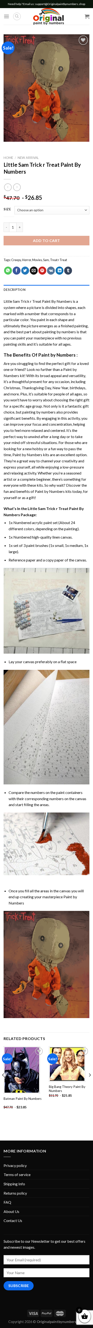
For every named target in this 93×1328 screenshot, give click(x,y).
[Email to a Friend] (34, 271)
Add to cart (46, 240)
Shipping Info (14, 1184)
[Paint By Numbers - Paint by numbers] (48, 16)
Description (15, 290)
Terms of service (17, 1174)
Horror (26, 260)
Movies (37, 260)
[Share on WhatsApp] (8, 271)
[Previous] (3, 1084)
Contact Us (13, 1220)
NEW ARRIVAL (28, 158)
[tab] (46, 289)
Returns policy (15, 1193)
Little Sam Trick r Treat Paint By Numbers (38, 301)
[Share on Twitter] (25, 271)
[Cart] (87, 16)
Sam (46, 260)
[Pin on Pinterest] (42, 271)
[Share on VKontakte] (51, 271)
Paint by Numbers (57, 355)
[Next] (89, 1084)
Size (7, 209)
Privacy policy (15, 1165)
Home (8, 158)
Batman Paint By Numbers (22, 1099)
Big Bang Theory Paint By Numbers (67, 1089)
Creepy (16, 260)
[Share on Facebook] (17, 271)
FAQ (7, 1202)
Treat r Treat (58, 260)
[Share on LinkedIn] (59, 271)
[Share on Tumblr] (68, 271)
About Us (11, 1211)
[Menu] (6, 16)
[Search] (17, 16)
